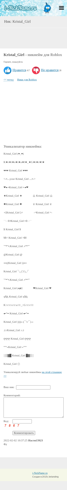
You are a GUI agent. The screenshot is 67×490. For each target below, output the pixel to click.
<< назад (9, 79)
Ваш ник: (9, 387)
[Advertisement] (33, 38)
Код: (6, 421)
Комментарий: (12, 395)
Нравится (19, 70)
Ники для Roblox (27, 79)
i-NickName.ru (40, 473)
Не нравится (50, 70)
